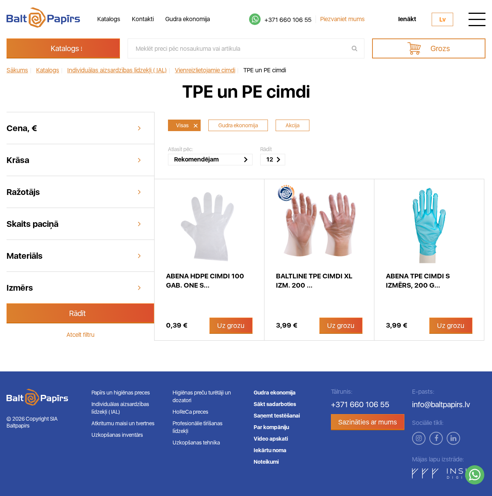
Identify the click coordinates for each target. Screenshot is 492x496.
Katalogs (108, 19)
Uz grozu (230, 325)
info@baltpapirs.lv (441, 404)
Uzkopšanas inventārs (117, 435)
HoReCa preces (190, 412)
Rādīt (77, 313)
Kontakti (143, 19)
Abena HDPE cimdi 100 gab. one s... (205, 280)
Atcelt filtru (80, 334)
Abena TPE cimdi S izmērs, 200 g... (418, 280)
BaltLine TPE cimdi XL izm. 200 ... (314, 280)
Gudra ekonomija (187, 19)
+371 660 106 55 (287, 19)
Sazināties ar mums (367, 422)
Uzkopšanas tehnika (196, 442)
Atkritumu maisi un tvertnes (123, 423)
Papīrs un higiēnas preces (120, 392)
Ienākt (407, 19)
